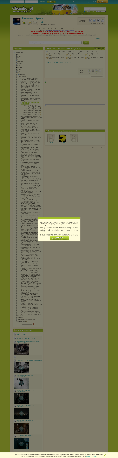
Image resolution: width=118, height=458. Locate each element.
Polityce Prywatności (91, 456)
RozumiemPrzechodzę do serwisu (59, 238)
